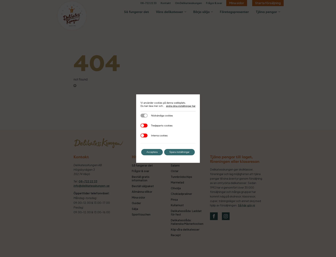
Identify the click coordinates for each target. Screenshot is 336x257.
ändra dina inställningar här (180, 106)
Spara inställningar (179, 152)
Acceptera (152, 152)
